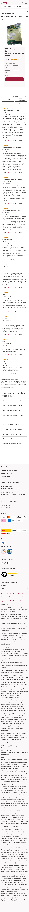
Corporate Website (6, 594)
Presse (15, 594)
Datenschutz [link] (4, 597)
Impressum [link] (4, 601)
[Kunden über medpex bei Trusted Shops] (9, 574)
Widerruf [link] (24, 594)
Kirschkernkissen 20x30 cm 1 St (14, 11)
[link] (3, 551)
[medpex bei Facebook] (2, 563)
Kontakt (24, 597)
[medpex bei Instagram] (5, 563)
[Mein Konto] (18, 3)
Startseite (3, 11)
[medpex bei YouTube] (8, 563)
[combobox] (14, 6)
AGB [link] (19, 594)
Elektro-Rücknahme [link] (14, 597)
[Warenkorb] (22, 3)
